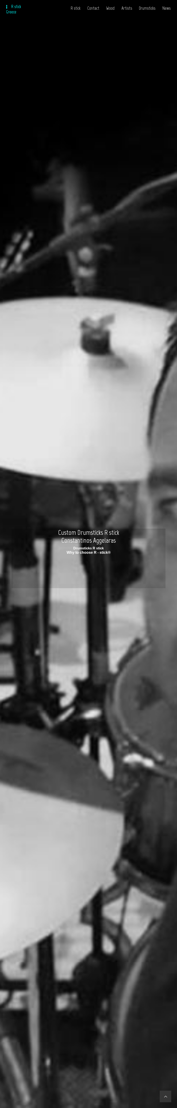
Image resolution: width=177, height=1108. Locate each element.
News (166, 8)
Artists (126, 8)
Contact (93, 8)
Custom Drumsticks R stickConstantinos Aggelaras (88, 536)
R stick (75, 8)
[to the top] (165, 1096)
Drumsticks (147, 8)
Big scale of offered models (89, 548)
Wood (110, 8)
